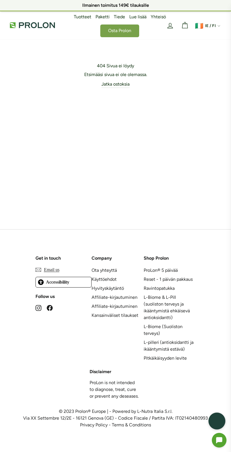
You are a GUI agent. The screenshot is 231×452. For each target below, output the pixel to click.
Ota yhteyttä (104, 270)
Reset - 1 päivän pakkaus (168, 279)
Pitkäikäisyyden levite (165, 358)
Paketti (102, 16)
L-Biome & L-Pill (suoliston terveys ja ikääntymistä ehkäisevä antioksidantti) (167, 307)
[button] (219, 440)
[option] (115, 5)
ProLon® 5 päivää (161, 270)
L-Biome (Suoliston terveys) (163, 330)
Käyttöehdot (104, 279)
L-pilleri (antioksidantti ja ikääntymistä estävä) (169, 346)
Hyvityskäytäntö (108, 288)
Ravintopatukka (159, 288)
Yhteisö (158, 16)
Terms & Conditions (131, 424)
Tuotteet (82, 16)
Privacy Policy (94, 424)
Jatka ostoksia (115, 84)
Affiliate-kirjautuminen (114, 297)
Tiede (119, 16)
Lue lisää (137, 16)
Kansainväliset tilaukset (115, 315)
